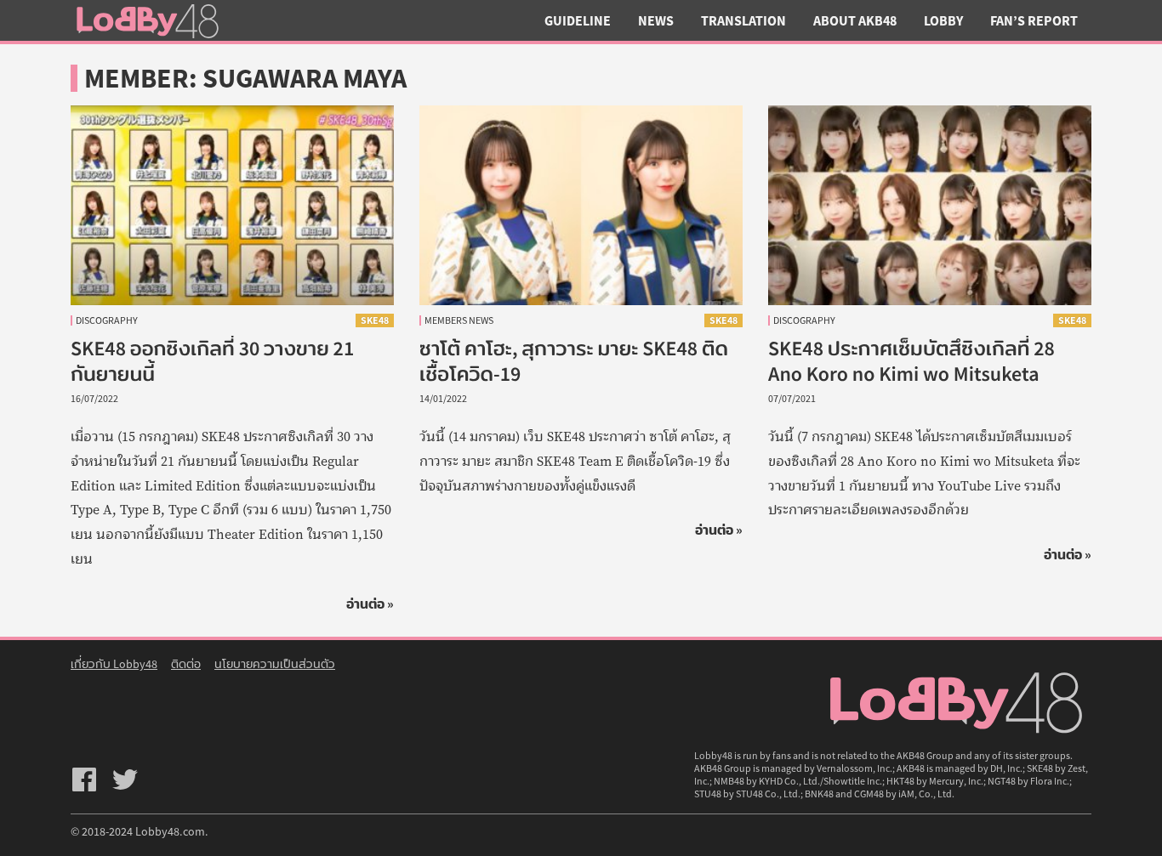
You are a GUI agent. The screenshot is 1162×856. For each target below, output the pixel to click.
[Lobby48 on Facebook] (84, 779)
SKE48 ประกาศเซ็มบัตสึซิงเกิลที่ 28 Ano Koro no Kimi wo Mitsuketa (911, 361)
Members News (458, 320)
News (656, 20)
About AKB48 (855, 20)
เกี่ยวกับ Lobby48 (114, 664)
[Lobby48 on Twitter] (125, 779)
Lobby (943, 20)
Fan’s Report (1034, 20)
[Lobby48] (147, 20)
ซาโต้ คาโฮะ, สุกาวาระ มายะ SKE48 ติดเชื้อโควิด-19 (573, 361)
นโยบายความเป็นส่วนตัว (274, 664)
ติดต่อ (186, 664)
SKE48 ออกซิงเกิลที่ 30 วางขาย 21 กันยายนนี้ (212, 361)
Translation (743, 20)
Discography (107, 320)
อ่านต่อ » (370, 603)
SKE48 (375, 320)
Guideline (577, 20)
